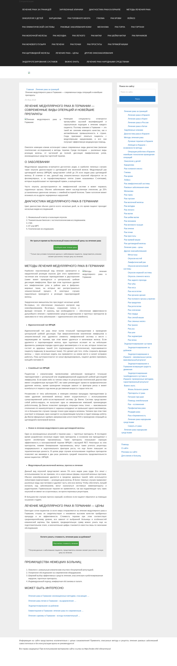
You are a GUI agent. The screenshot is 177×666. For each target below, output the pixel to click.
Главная (30, 89)
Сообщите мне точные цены (65, 247)
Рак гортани (137, 27)
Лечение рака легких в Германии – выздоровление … (52, 601)
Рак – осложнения (136, 404)
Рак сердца (133, 314)
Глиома (100, 18)
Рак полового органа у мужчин (141, 299)
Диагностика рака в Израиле (105, 10)
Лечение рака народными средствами (108, 62)
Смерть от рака (135, 426)
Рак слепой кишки (136, 318)
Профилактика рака (137, 408)
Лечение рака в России (138, 122)
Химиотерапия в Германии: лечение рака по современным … (55, 611)
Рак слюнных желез (136, 321)
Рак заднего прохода (137, 280)
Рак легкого (78, 36)
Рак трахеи (133, 325)
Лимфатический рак (137, 262)
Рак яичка (132, 340)
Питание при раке (136, 397)
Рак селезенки (134, 310)
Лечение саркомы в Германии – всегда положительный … (54, 616)
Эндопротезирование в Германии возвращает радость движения (137, 366)
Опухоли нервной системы (140, 273)
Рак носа (132, 288)
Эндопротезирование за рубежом (43, 606)
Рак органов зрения (136, 295)
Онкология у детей (32, 18)
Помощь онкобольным (138, 401)
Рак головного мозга (79, 18)
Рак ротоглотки (134, 306)
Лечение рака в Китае (137, 126)
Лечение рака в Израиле (139, 115)
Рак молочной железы (34, 36)
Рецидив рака (134, 412)
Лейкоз (131, 18)
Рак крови (116, 18)
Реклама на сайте (129, 452)
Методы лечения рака (139, 10)
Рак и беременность (137, 416)
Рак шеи (131, 332)
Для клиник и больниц (131, 456)
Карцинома (55, 18)
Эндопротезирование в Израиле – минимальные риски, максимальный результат (137, 357)
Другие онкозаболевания (99, 53)
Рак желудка (59, 36)
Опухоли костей (135, 258)
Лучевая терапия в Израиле (140, 141)
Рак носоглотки (134, 291)
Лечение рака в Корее (138, 119)
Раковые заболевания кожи (75, 27)
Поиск (137, 99)
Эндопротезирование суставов (39, 62)
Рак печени (58, 44)
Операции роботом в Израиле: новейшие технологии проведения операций (139, 154)
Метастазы (133, 255)
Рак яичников (139, 36)
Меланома (103, 27)
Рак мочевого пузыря (34, 44)
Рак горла (120, 27)
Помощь (125, 444)
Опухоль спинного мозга (139, 276)
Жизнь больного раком (138, 389)
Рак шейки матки (117, 36)
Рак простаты (94, 44)
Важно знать (72, 62)
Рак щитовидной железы (36, 53)
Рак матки (96, 36)
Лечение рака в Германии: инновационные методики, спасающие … (58, 596)
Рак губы (132, 284)
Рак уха (131, 329)
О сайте (124, 448)
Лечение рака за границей (36, 10)
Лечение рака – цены (67, 53)
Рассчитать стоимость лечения (65, 543)
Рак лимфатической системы (38, 27)
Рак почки (75, 44)
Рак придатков (134, 303)
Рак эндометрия (135, 336)
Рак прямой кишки (118, 44)
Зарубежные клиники (71, 10)
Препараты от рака (136, 393)
